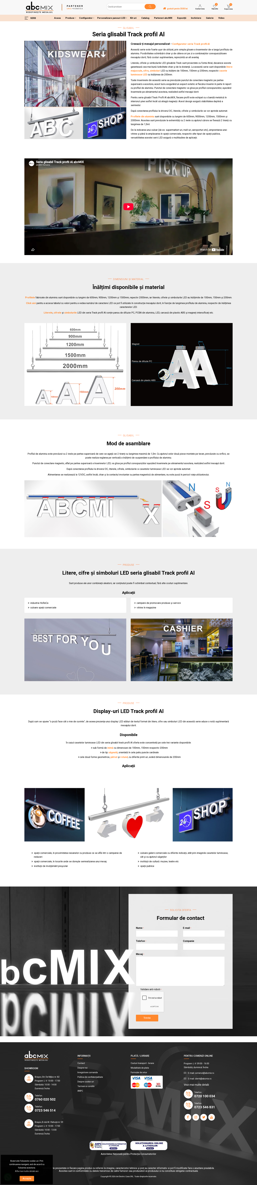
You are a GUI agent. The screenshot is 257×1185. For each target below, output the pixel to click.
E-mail (186, 928)
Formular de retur (139, 1072)
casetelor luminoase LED (88, 742)
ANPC (80, 1091)
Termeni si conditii (85, 1086)
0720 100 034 (204, 1096)
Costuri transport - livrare (142, 1063)
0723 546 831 (204, 1107)
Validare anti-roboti (150, 989)
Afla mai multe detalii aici (27, 1171)
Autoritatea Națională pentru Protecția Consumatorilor (128, 1154)
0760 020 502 (45, 1099)
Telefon (140, 941)
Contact (81, 1063)
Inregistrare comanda (87, 1072)
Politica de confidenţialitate (90, 1077)
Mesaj (139, 954)
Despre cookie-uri (85, 1081)
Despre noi (82, 1068)
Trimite (147, 1018)
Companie (188, 941)
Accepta (27, 1178)
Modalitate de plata (140, 1068)
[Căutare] (150, 6)
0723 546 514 (45, 1110)
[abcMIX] (39, 7)
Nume (139, 928)
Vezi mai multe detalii (196, 1084)
